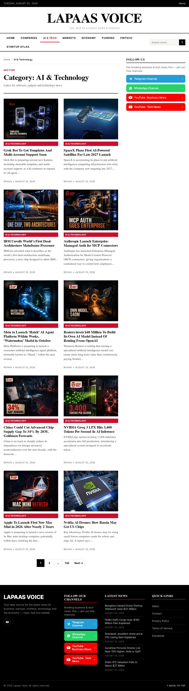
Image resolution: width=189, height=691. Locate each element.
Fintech (126, 37)
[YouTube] (7, 622)
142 (67, 563)
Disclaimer (158, 635)
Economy (89, 37)
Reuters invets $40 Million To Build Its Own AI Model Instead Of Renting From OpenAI (89, 336)
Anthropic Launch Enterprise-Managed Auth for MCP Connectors (91, 243)
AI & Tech (50, 37)
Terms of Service (162, 628)
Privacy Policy (160, 620)
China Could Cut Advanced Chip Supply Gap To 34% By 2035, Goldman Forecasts (29, 431)
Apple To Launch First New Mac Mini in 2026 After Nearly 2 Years (29, 524)
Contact (157, 613)
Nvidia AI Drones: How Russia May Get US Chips (90, 524)
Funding (108, 37)
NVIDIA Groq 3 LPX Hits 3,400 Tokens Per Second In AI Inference (89, 429)
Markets (69, 37)
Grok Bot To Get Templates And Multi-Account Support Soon (28, 152)
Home (182, 3)
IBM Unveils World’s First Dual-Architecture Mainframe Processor (29, 243)
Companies (29, 37)
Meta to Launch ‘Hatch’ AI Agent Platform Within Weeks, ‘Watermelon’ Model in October (29, 336)
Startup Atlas (18, 46)
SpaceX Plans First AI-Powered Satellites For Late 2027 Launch (87, 152)
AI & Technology (15, 143)
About (155, 606)
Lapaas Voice (94, 17)
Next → (78, 563)
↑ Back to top (175, 685)
